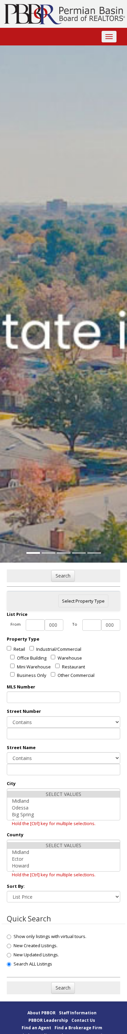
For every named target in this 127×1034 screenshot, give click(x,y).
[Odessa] (63, 807)
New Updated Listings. (36, 955)
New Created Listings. (36, 945)
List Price (17, 614)
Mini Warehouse (34, 667)
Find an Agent (36, 1028)
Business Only (31, 675)
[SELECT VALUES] (63, 794)
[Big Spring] (63, 814)
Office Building (31, 658)
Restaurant (73, 667)
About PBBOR (41, 1013)
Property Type (23, 639)
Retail (19, 649)
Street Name (21, 747)
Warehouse (70, 658)
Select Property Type (83, 603)
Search (63, 575)
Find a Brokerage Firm (78, 1028)
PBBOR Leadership (48, 1020)
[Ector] (63, 859)
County (15, 835)
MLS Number (21, 687)
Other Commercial (76, 675)
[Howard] (63, 865)
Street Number (24, 711)
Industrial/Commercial (58, 649)
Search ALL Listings (33, 964)
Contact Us (83, 1020)
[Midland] (63, 801)
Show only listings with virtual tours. (50, 936)
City (11, 783)
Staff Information (78, 1013)
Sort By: (16, 886)
